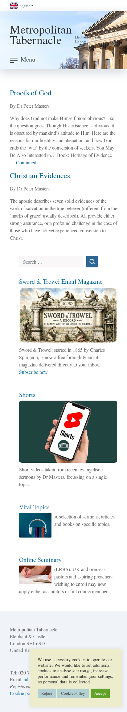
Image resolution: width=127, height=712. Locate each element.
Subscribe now (33, 372)
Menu (28, 59)
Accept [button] (100, 693)
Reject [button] (46, 693)
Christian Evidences (40, 175)
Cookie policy (23, 693)
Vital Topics (34, 507)
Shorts (27, 394)
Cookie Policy (73, 693)
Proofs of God (30, 93)
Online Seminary (40, 559)
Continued (26, 162)
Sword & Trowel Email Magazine (61, 281)
